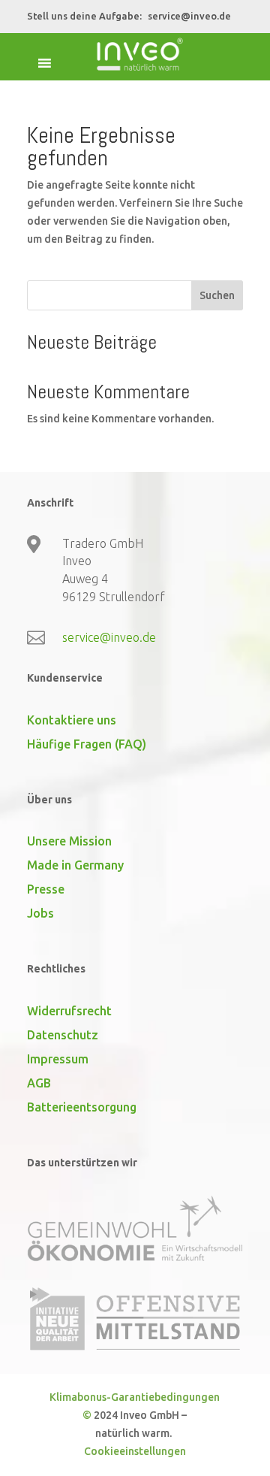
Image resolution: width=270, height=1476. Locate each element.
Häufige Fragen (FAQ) (86, 744)
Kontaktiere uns (71, 720)
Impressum (57, 1059)
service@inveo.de (189, 16)
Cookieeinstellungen (135, 1451)
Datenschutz (62, 1035)
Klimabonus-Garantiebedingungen (135, 1397)
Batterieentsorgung (81, 1107)
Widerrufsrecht (69, 1011)
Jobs (40, 913)
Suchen (217, 295)
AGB (39, 1083)
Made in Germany (75, 865)
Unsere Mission (69, 841)
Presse (45, 889)
